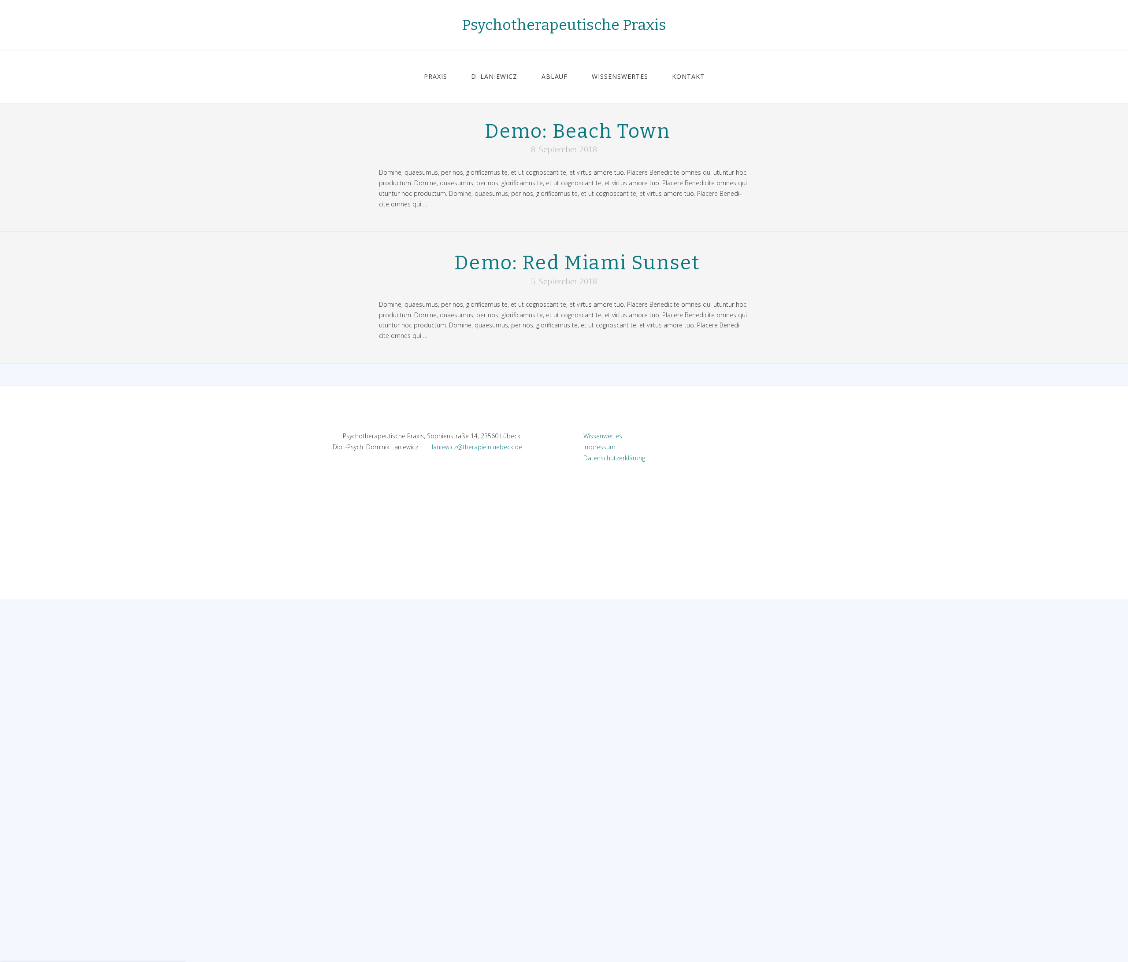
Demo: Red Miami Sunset (577, 263)
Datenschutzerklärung (611, 458)
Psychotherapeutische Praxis (564, 25)
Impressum (597, 447)
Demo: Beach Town (577, 131)
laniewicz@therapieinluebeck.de (477, 447)
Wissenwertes (600, 436)
